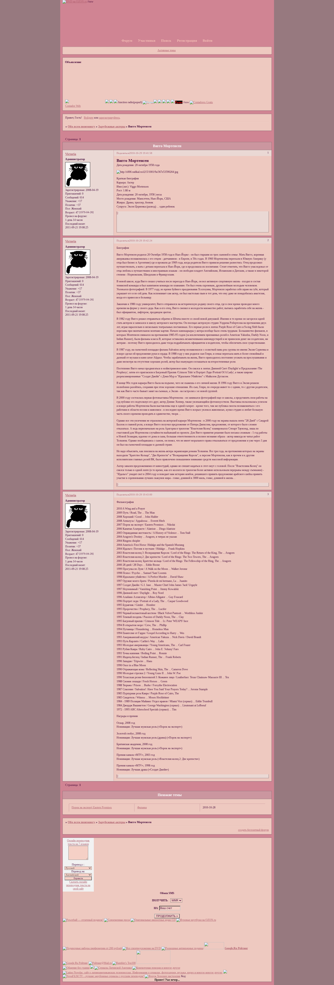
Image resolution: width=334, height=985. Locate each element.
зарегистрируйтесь (109, 117)
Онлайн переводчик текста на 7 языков (78, 842)
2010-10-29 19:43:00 (140, 494)
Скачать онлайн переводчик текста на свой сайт (78, 885)
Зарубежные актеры (111, 126)
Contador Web (73, 105)
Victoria (70, 154)
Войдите (88, 117)
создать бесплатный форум (253, 829)
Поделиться (123, 153)
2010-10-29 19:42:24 (140, 240)
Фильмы (142, 807)
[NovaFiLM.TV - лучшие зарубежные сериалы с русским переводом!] (103, 976)
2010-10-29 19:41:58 (140, 153)
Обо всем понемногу (81, 126)
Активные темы (166, 50)
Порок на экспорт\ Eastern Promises (92, 807)
